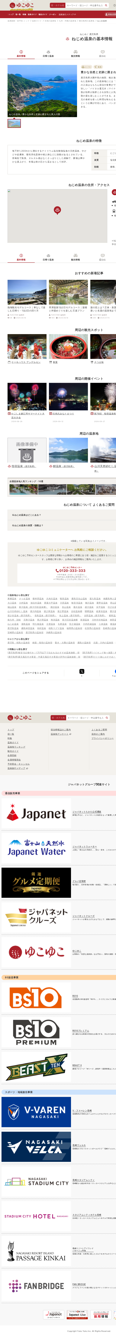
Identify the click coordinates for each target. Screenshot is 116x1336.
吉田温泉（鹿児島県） (95, 615)
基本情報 (21, 56)
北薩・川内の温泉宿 (103, 642)
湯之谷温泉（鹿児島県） (20, 615)
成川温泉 (89, 607)
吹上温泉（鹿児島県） (70, 615)
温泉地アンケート (60, 734)
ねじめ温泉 (13, 624)
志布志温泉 (52, 598)
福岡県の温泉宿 (74, 628)
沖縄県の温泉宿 (54, 632)
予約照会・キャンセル (19, 764)
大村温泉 (23, 602)
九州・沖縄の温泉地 (67, 21)
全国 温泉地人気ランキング (23, 489)
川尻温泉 (64, 602)
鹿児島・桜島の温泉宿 (19, 642)
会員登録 (12, 755)
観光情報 (75, 56)
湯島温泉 (25, 624)
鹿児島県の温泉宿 (35, 632)
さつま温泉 (24, 598)
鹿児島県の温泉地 (86, 21)
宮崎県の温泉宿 (15, 632)
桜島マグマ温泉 (56, 628)
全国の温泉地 (50, 21)
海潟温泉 (55, 619)
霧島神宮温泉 (28, 628)
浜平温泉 (100, 607)
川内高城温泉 (89, 624)
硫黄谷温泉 (101, 611)
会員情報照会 (14, 759)
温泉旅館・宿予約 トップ (18, 21)
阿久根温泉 (38, 624)
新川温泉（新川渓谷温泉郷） (33, 607)
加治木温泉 (36, 602)
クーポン (52, 14)
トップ (11, 14)
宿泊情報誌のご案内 (61, 729)
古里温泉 (50, 624)
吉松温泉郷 (76, 611)
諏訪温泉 (54, 607)
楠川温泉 (89, 602)
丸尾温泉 (62, 624)
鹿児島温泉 (13, 628)
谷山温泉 (66, 607)
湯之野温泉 (63, 611)
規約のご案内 (98, 734)
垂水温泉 (77, 607)
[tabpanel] (42, 91)
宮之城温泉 (74, 624)
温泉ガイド (32, 14)
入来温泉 (103, 624)
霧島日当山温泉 (79, 598)
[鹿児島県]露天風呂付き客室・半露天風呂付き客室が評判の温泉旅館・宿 (44, 657)
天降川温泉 (29, 619)
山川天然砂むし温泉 (17, 611)
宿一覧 (18, 14)
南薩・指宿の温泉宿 (42, 642)
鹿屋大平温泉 (50, 602)
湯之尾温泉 (49, 611)
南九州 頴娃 (14, 619)
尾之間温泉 (42, 619)
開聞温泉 (89, 611)
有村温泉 (41, 628)
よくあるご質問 (99, 729)
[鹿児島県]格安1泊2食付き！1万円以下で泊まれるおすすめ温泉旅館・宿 (44, 652)
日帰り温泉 (48, 56)
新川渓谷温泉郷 (70, 619)
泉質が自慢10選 (52, 489)
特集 (24, 14)
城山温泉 (12, 607)
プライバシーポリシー (103, 738)
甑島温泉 (64, 598)
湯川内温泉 (35, 611)
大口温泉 (12, 602)
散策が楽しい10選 (81, 489)
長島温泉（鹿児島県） (46, 615)
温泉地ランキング (16, 747)
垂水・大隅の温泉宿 (65, 642)
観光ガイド (43, 14)
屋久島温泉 (95, 598)
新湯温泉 (84, 619)
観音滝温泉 (77, 602)
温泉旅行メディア (66, 14)
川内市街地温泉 (99, 619)
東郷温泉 (12, 598)
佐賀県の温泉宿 (92, 628)
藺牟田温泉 (38, 598)
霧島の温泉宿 (84, 642)
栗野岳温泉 (102, 602)
